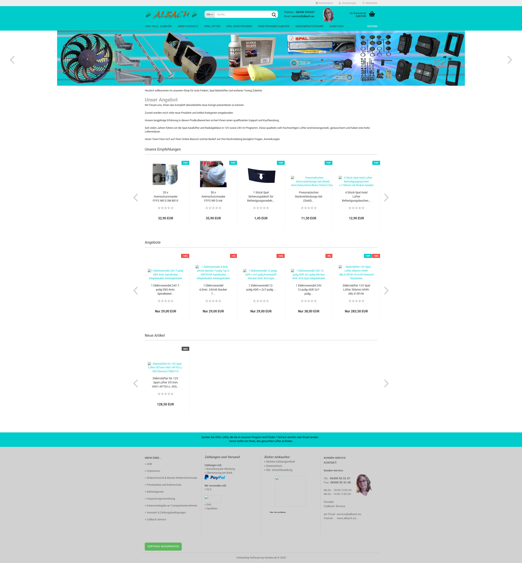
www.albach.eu (346, 518)
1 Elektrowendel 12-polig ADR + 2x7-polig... (260, 287)
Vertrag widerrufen (163, 546)
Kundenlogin (348, 3)
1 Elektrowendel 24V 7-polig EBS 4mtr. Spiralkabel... (165, 289)
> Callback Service (155, 519)
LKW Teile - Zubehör (158, 26)
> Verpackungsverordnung (160, 498)
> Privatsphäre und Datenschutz (163, 484)
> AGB (148, 463)
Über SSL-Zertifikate (278, 512)
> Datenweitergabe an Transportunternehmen (171, 505)
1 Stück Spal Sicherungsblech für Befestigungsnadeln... (261, 196)
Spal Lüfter (212, 26)
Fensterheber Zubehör (273, 26)
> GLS (208, 489)
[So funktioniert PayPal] (215, 477)
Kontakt (329, 501)
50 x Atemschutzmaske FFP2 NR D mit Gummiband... (213, 197)
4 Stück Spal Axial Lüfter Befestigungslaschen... (356, 196)
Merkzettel (371, 3)
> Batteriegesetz (154, 491)
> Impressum (152, 470)
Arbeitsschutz (188, 26)
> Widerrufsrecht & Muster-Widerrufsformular (171, 477)
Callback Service (334, 506)
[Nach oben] (511, 557)
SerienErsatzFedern (309, 26)
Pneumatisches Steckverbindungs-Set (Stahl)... (308, 196)
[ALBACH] (171, 14)
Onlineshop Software (248, 557)
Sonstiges (336, 26)
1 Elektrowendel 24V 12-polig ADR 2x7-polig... (309, 289)
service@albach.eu (349, 514)
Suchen (372, 26)
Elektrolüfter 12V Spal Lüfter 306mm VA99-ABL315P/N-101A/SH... (356, 290)
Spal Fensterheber (239, 26)
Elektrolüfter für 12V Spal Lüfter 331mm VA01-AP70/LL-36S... (165, 382)
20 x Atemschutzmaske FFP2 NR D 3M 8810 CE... (165, 197)
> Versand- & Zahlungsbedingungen (165, 512)
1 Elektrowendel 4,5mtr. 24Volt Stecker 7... (213, 289)
